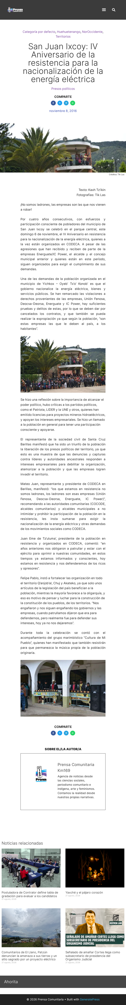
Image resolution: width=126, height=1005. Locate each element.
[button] (104, 10)
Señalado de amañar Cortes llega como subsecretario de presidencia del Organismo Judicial (92, 955)
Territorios (63, 36)
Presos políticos (63, 89)
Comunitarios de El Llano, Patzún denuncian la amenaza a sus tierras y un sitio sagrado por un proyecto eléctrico (29, 955)
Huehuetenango (68, 32)
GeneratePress (90, 999)
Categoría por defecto (39, 32)
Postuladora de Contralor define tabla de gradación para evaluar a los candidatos (30, 894)
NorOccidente (92, 32)
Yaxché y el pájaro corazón (84, 892)
